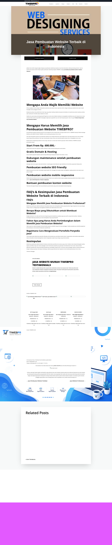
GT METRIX (33, 321)
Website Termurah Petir (34, 435)
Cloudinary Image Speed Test (47, 323)
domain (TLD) (58, 154)
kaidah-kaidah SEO (47, 170)
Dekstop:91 (80, 316)
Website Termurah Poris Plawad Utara (39, 448)
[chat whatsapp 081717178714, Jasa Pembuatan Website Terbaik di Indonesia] (56, 369)
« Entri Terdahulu (30, 459)
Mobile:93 (31, 316)
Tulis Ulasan (37, 285)
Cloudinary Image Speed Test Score (34, 323)
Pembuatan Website (40, 58)
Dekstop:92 (36, 316)
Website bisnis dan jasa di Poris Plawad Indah (41, 421)
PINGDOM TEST (33, 318)
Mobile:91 (75, 316)
